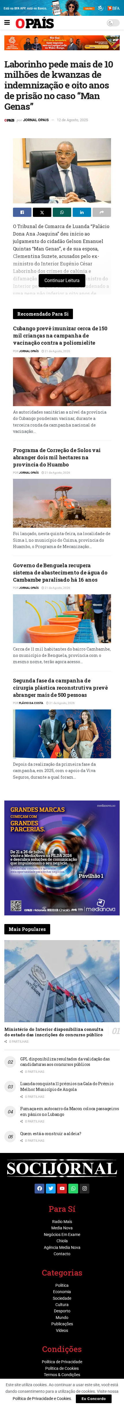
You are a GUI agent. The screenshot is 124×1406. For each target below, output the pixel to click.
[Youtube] (62, 1188)
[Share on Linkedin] (82, 212)
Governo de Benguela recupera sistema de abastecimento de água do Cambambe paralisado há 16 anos (60, 572)
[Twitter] (51, 1188)
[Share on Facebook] (22, 212)
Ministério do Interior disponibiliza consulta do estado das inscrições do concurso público (53, 1031)
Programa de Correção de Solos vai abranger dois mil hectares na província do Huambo (57, 457)
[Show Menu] (7, 23)
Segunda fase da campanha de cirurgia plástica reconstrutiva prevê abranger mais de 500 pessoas (60, 687)
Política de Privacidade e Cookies (42, 1398)
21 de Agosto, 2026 (57, 351)
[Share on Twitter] (42, 212)
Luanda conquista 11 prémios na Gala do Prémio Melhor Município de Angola (66, 1086)
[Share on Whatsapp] (62, 212)
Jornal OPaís (29, 351)
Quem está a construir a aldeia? (50, 1133)
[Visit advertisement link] (62, 47)
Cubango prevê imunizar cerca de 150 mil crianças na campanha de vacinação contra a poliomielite (60, 335)
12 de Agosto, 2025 (72, 120)
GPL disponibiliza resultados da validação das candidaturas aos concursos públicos (65, 1061)
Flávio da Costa (31, 703)
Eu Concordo (94, 1399)
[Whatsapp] (73, 1188)
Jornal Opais (36, 120)
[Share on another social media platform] (102, 212)
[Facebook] (39, 1188)
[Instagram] (84, 1188)
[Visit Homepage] (35, 22)
